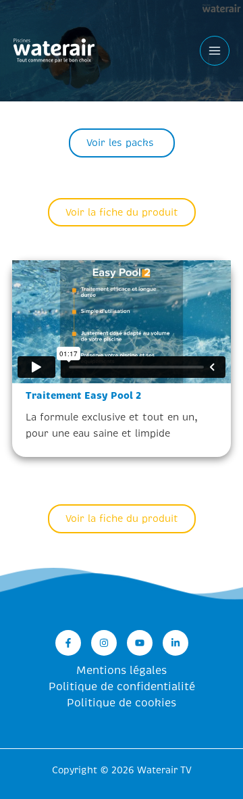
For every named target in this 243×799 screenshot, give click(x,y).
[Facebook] (68, 643)
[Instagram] (104, 643)
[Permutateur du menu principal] (215, 51)
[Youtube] (140, 643)
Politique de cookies (121, 703)
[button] (122, 143)
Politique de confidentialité (122, 687)
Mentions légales (121, 670)
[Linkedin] (175, 643)
